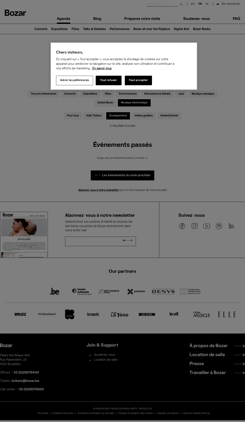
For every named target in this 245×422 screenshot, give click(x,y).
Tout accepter (138, 80)
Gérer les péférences (74, 80)
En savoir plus (102, 68)
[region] (123, 66)
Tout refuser (108, 80)
